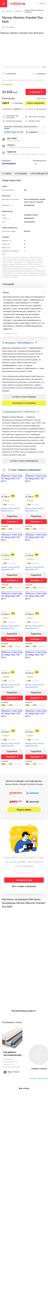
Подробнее (41, 98)
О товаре (7, 173)
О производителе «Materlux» (19, 411)
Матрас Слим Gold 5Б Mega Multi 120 (10, 509)
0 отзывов (10, 27)
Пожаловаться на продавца (24, 403)
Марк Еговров (13, 1072)
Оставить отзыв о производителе (24, 461)
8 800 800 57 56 (13, 132)
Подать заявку (24, 809)
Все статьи (24, 1088)
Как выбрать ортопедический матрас (12, 1054)
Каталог (9, 11)
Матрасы (18, 11)
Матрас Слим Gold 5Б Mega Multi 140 (10, 568)
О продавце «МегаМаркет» (18, 342)
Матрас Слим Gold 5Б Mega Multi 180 (10, 686)
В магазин (35, 92)
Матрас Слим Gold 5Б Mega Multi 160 (10, 627)
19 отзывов (11, 505)
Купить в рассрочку (35, 103)
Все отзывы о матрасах (24, 886)
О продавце (21, 173)
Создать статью (39, 1069)
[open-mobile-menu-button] (3, 3)
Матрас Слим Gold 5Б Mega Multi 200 (10, 744)
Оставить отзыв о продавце (24, 397)
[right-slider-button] (43, 292)
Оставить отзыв (24, 880)
